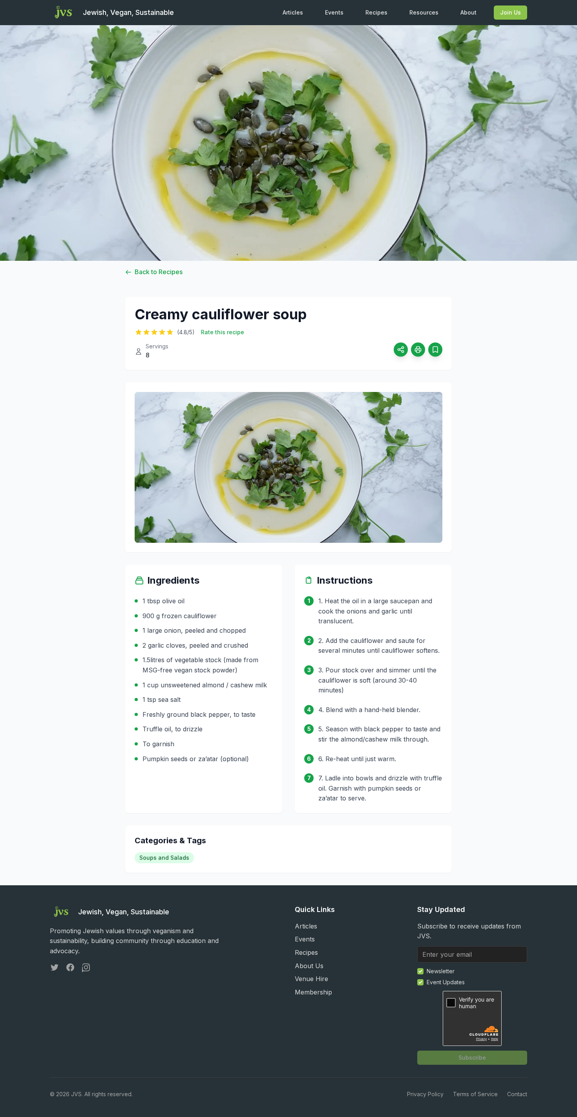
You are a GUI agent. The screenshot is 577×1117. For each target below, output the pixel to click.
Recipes (376, 12)
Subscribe (472, 1057)
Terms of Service (475, 1094)
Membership (313, 992)
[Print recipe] (418, 349)
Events (334, 12)
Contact (517, 1094)
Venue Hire (311, 979)
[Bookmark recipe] (435, 349)
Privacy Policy (425, 1094)
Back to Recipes (159, 272)
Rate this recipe (222, 332)
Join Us (510, 12)
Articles (293, 12)
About (468, 12)
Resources (423, 12)
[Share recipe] (401, 349)
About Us (309, 966)
